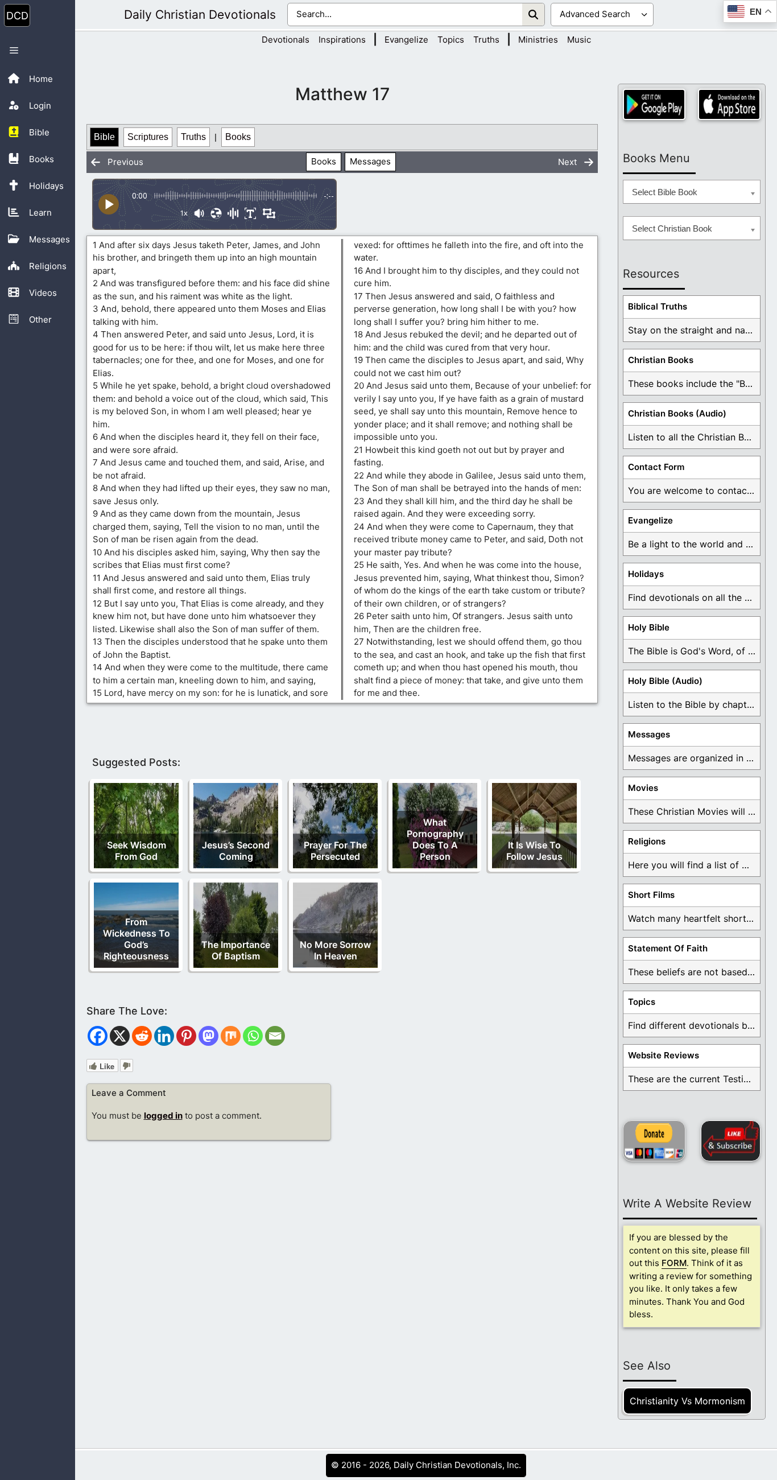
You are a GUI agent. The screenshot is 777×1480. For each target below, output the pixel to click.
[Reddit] (142, 1036)
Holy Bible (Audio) (665, 680)
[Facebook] (98, 1036)
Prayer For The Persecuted (335, 850)
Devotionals (285, 39)
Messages (370, 161)
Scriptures (147, 137)
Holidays (646, 573)
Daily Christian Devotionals (200, 14)
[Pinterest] (186, 1036)
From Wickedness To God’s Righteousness (136, 939)
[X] (120, 1036)
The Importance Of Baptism (235, 950)
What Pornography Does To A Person (435, 839)
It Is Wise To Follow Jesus (534, 850)
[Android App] (654, 104)
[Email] (275, 1036)
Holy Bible (648, 627)
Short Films (651, 894)
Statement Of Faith (668, 948)
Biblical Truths (657, 306)
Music (579, 39)
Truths (486, 39)
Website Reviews (663, 1055)
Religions (647, 841)
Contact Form (656, 466)
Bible (104, 137)
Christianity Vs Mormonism (687, 1401)
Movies (643, 787)
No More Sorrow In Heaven (335, 950)
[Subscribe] (731, 1140)
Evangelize (406, 39)
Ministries (538, 39)
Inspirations (342, 39)
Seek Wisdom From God (136, 850)
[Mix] (231, 1036)
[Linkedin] (164, 1036)
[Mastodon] (208, 1036)
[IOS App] (729, 104)
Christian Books (660, 359)
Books (238, 137)
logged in (163, 1115)
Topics (450, 39)
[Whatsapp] (253, 1036)
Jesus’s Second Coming (236, 850)
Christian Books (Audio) (677, 413)
